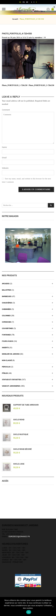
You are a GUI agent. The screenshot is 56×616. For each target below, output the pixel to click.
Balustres (6, 290)
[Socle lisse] (6, 467)
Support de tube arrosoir (26, 405)
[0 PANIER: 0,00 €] (53, 10)
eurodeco (38, 38)
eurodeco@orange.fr (19, 536)
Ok (28, 612)
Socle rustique (20, 434)
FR (24, 2)
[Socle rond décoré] (6, 452)
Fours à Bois (7, 341)
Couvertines (7, 328)
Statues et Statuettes (11, 379)
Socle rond (18, 419)
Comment (6, 110)
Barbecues (6, 296)
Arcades (5, 283)
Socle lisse (18, 464)
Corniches (6, 322)
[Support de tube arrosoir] (6, 408)
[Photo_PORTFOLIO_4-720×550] (28, 59)
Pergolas (6, 367)
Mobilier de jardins (11, 354)
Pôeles (5, 373)
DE (27, 2)
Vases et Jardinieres (11, 386)
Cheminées (6, 309)
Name (4, 147)
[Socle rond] (6, 422)
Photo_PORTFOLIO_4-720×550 (17, 33)
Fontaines (6, 335)
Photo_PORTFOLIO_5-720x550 (41, 85)
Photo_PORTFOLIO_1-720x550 (14, 85)
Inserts (5, 347)
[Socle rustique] (6, 437)
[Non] (52, 606)
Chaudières (7, 303)
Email (4, 157)
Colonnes (6, 315)
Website (5, 168)
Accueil (15, 19)
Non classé (7, 360)
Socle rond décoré (22, 449)
